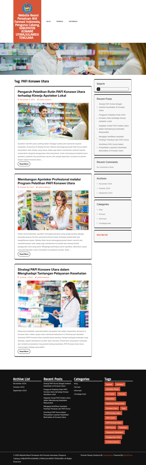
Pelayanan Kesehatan (114, 432)
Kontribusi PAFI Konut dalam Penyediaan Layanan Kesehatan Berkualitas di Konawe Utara (113, 147)
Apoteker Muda (112, 389)
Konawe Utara (111, 408)
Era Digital (110, 394)
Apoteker (120, 384)
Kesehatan (110, 399)
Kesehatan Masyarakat (115, 403)
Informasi (73, 21)
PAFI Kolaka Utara (113, 413)
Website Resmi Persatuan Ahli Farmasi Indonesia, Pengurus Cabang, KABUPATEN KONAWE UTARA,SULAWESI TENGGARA (27, 26)
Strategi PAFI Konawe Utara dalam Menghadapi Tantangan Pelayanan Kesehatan (52, 271)
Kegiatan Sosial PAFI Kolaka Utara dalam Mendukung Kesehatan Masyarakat (114, 129)
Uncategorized (105, 223)
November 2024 (105, 184)
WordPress (127, 455)
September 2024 (105, 193)
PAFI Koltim (110, 418)
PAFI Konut (110, 427)
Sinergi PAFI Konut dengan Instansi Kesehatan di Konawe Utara (112, 107)
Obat (124, 408)
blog (100, 209)
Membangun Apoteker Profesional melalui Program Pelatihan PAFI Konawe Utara (49, 181)
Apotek (109, 384)
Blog (48, 21)
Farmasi (59, 21)
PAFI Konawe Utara (113, 423)
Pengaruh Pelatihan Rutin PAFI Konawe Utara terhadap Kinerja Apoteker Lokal (51, 93)
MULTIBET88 (102, 235)
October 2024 (104, 188)
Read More (24, 164)
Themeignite (108, 455)
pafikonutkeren (45, 99)
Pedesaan (123, 427)
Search (101, 83)
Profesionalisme (112, 442)
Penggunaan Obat (113, 437)
